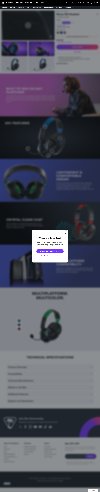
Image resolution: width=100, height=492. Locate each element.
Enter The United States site (50, 251)
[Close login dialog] (64, 282)
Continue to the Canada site (50, 256)
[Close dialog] (65, 231)
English (93, 490)
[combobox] (93, 490)
